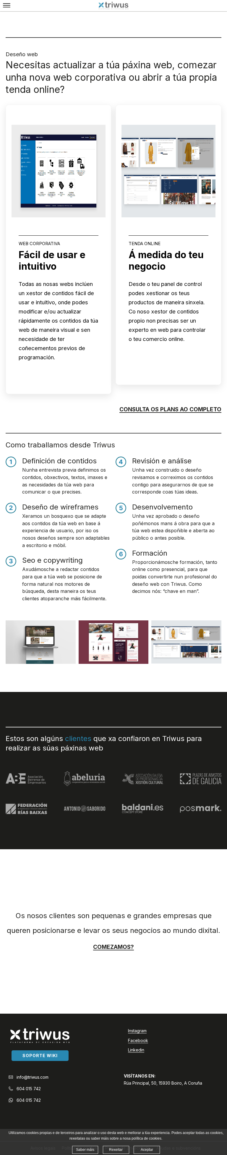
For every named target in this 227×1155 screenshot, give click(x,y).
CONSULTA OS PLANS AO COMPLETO (170, 409)
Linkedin (136, 1049)
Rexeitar (116, 1150)
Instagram (137, 1030)
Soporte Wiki (40, 1055)
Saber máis (85, 1150)
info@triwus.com (32, 1077)
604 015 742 (29, 1088)
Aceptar (147, 1150)
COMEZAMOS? (113, 947)
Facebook (138, 1040)
